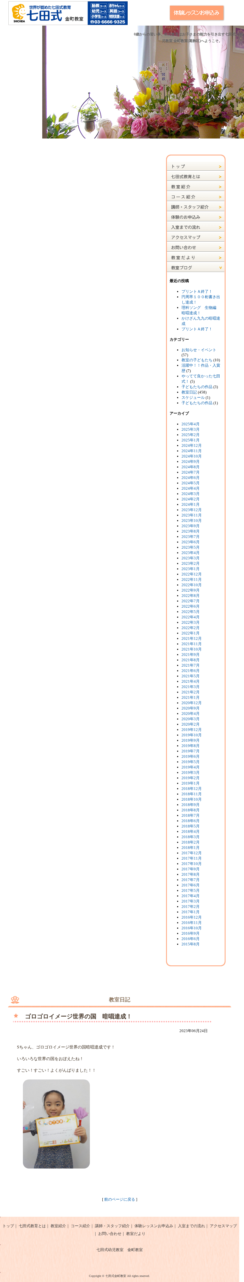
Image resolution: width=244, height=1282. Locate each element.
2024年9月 (191, 461)
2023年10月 (192, 520)
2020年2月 (191, 724)
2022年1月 (191, 633)
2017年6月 (191, 885)
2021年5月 (191, 676)
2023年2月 (191, 563)
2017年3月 (191, 901)
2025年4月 (191, 424)
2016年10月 (192, 928)
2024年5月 (191, 483)
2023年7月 (191, 536)
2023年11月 (192, 515)
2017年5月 (191, 890)
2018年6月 (191, 821)
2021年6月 (191, 670)
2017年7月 (191, 880)
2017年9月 (191, 869)
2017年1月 (191, 912)
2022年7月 (191, 601)
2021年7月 (191, 665)
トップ (8, 1226)
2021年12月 (192, 638)
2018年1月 (191, 847)
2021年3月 (191, 686)
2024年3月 (191, 493)
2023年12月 (192, 510)
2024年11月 (192, 451)
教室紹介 (58, 1226)
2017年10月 (192, 863)
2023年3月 (191, 558)
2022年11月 (192, 579)
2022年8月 (191, 595)
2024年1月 (191, 504)
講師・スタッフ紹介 (112, 1226)
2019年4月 (191, 767)
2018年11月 (192, 794)
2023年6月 (191, 542)
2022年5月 (191, 611)
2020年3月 (191, 719)
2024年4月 (191, 488)
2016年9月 (191, 933)
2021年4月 (191, 681)
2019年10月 (192, 735)
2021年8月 (191, 660)
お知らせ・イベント (199, 350)
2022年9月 (191, 590)
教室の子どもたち (197, 360)
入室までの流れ (191, 1226)
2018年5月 (191, 826)
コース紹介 (80, 1226)
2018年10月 (192, 799)
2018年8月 (191, 810)
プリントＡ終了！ (197, 291)
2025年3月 (191, 429)
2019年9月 (191, 740)
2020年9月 (191, 708)
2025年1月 (191, 440)
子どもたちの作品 (197, 387)
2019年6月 (191, 756)
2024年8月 (191, 467)
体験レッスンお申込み (153, 1226)
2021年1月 (191, 697)
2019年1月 (191, 783)
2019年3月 (191, 772)
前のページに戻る (119, 1199)
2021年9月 (191, 654)
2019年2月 (191, 778)
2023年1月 (191, 569)
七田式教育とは (32, 1226)
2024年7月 (191, 472)
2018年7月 (191, 815)
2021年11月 (192, 644)
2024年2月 (191, 499)
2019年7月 (191, 751)
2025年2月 (191, 434)
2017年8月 (191, 874)
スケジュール (193, 397)
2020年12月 (192, 703)
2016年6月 (191, 938)
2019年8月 (191, 745)
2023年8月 (191, 531)
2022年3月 (191, 622)
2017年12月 (192, 853)
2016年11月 (192, 922)
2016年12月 (192, 917)
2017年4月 (191, 896)
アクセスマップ (223, 1226)
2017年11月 (192, 858)
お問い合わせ (109, 1233)
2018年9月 (191, 804)
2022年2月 (191, 628)
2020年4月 (191, 713)
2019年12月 (192, 729)
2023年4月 (191, 552)
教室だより (136, 1233)
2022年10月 (192, 585)
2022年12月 (192, 574)
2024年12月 (192, 445)
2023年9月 (191, 526)
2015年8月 (191, 944)
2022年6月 (191, 606)
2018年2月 (191, 842)
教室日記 (189, 392)
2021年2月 (191, 692)
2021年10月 (192, 649)
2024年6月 (191, 477)
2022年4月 (191, 617)
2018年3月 (191, 837)
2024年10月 (192, 456)
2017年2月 (191, 906)
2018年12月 (192, 788)
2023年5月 (191, 547)
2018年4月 (191, 831)
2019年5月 (191, 762)
